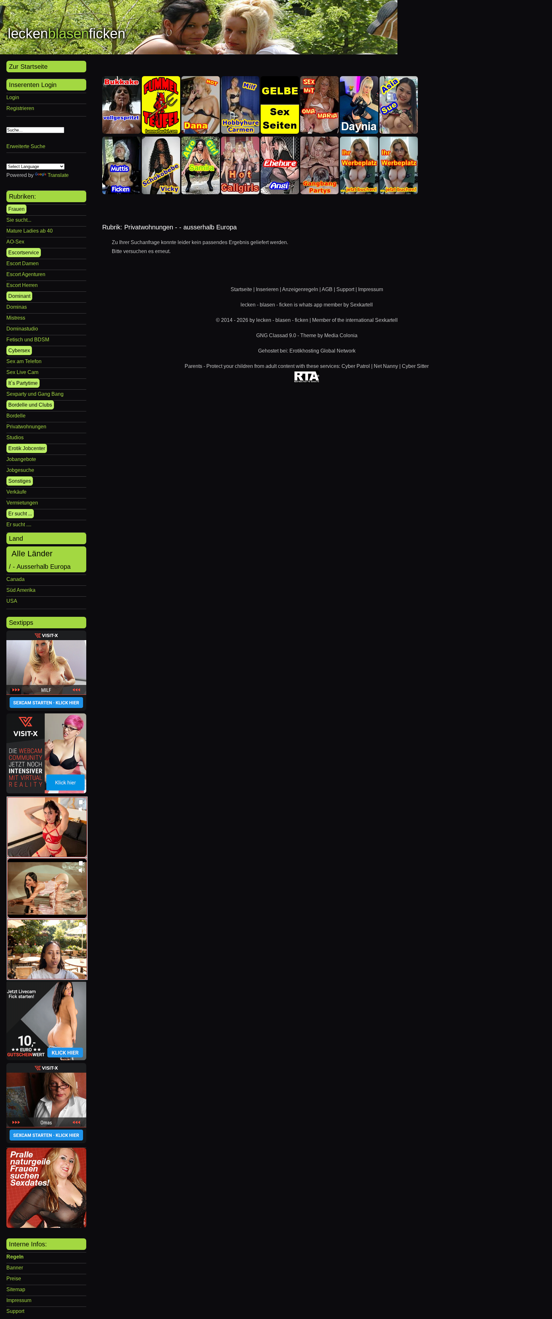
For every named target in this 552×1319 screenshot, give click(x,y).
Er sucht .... (18, 524)
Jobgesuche (20, 470)
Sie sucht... (18, 220)
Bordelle (16, 415)
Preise (13, 1278)
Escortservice (23, 252)
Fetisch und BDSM (27, 339)
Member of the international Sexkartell (355, 320)
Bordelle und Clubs (30, 405)
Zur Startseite (28, 66)
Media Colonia (340, 335)
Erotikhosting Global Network (322, 351)
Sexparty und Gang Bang (35, 394)
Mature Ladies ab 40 (29, 231)
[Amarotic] (46, 1226)
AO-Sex (15, 241)
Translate (58, 175)
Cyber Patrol (355, 366)
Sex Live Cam (22, 372)
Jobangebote (21, 459)
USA (11, 601)
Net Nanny (386, 366)
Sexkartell (361, 304)
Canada (15, 579)
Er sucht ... (20, 513)
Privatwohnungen (26, 426)
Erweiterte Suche (25, 146)
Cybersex (19, 350)
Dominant (19, 296)
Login (12, 97)
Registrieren (20, 108)
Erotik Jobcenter (26, 448)
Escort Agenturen (25, 274)
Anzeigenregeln (300, 289)
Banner (14, 1267)
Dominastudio (22, 328)
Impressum (18, 1300)
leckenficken (66, 33)
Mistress (15, 318)
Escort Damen (22, 263)
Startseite (241, 289)
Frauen (16, 209)
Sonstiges (19, 481)
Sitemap (15, 1289)
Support (15, 1311)
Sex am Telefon (24, 361)
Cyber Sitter (415, 366)
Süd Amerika (20, 590)
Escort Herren (22, 285)
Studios (15, 437)
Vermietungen (22, 502)
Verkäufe (16, 492)
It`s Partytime (23, 383)
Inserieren (267, 289)
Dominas (16, 307)
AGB (327, 289)
